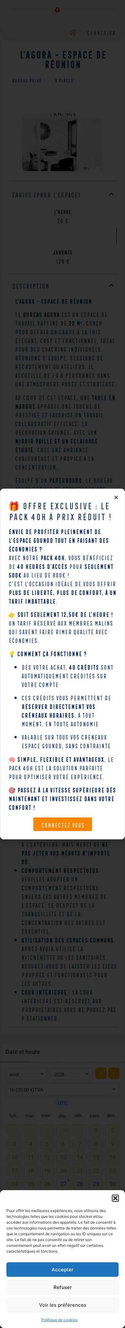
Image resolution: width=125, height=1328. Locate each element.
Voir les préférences (62, 1305)
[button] (115, 1198)
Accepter (62, 1269)
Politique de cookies (59, 1319)
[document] (62, 664)
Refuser (63, 1287)
